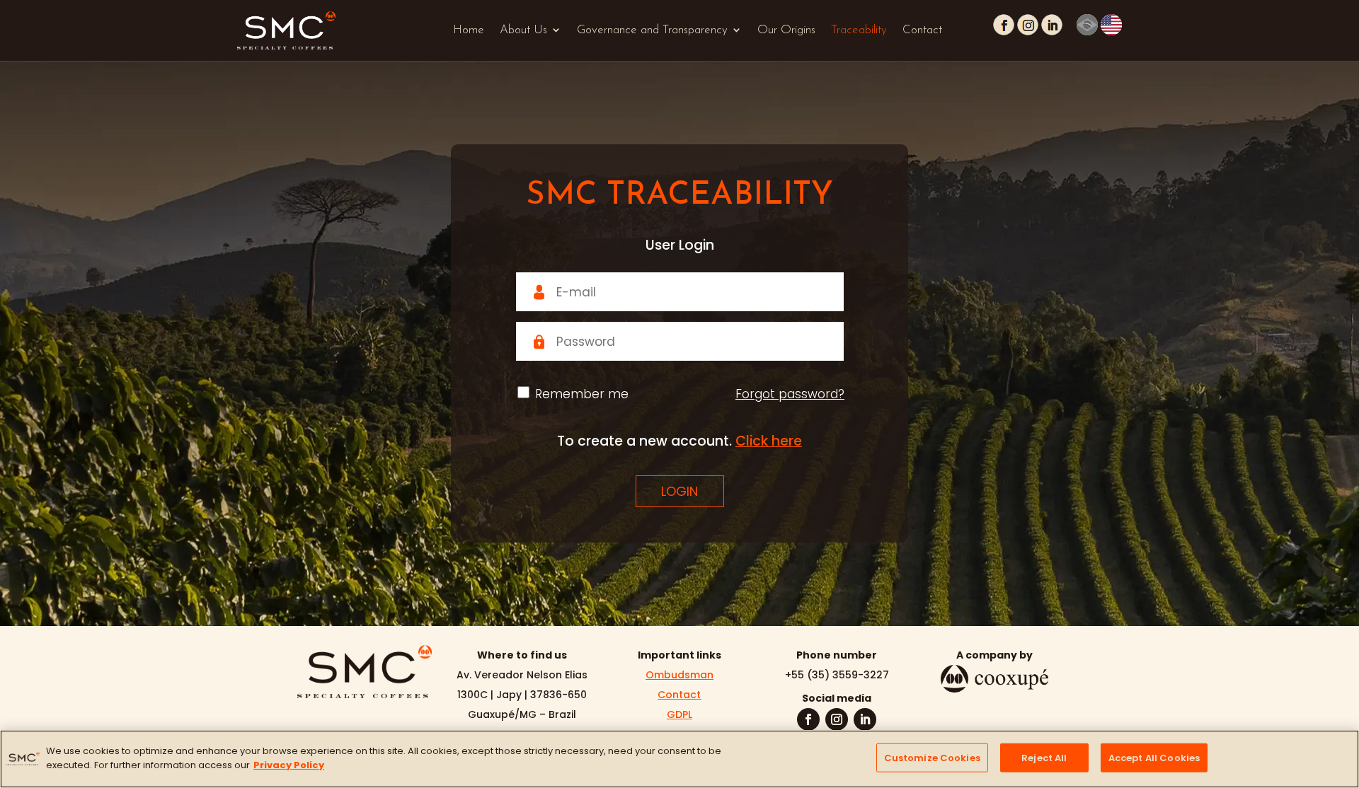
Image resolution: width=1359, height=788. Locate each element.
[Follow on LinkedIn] (865, 719)
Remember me (582, 394)
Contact (922, 30)
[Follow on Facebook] (808, 719)
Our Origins (786, 30)
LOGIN (679, 491)
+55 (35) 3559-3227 (837, 675)
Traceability (859, 30)
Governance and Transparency (652, 30)
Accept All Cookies (1154, 758)
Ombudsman (679, 675)
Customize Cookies (932, 758)
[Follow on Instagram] (836, 719)
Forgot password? (789, 394)
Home (468, 30)
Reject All (1044, 758)
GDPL (679, 714)
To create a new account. (679, 441)
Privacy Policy (288, 764)
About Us (523, 30)
